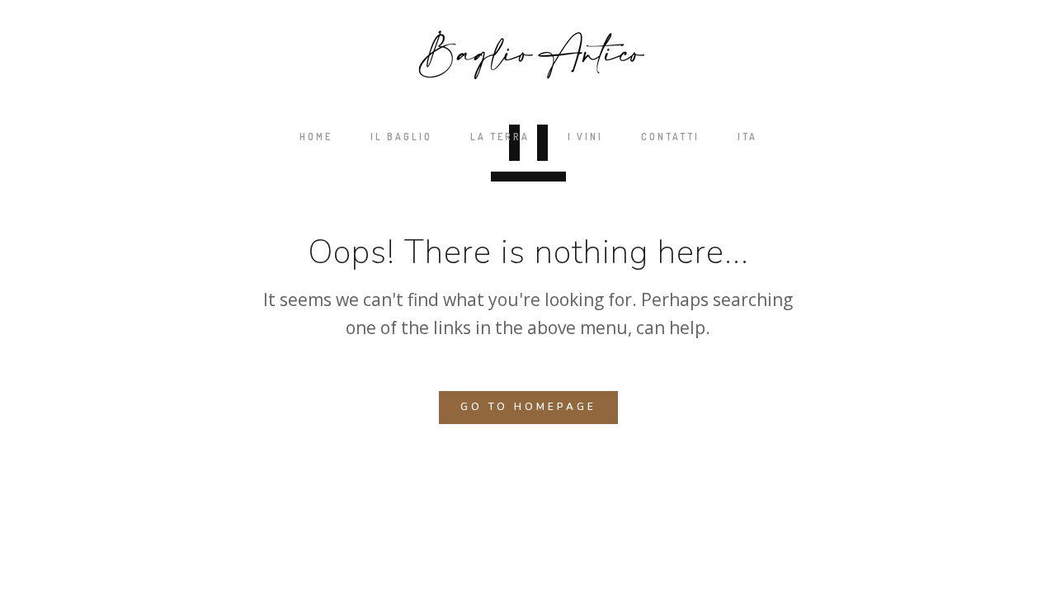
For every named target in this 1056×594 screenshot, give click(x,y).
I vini (585, 136)
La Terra (500, 136)
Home (315, 136)
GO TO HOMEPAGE (528, 406)
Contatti (670, 136)
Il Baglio (401, 136)
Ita (747, 136)
